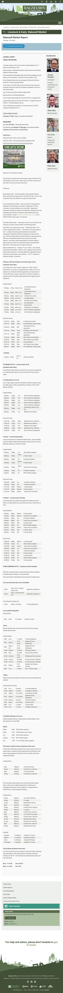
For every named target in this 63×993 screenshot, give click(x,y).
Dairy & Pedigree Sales (9, 898)
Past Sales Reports (8, 891)
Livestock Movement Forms (11, 901)
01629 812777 (13, 924)
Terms (25, 990)
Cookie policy (35, 990)
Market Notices (7, 887)
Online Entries (7, 884)
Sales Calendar (14, 906)
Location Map (11, 918)
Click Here (11, 921)
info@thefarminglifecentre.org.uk (26, 215)
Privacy (29, 990)
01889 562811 (51, 976)
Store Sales (6, 894)
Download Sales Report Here (15, 46)
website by (44, 990)
